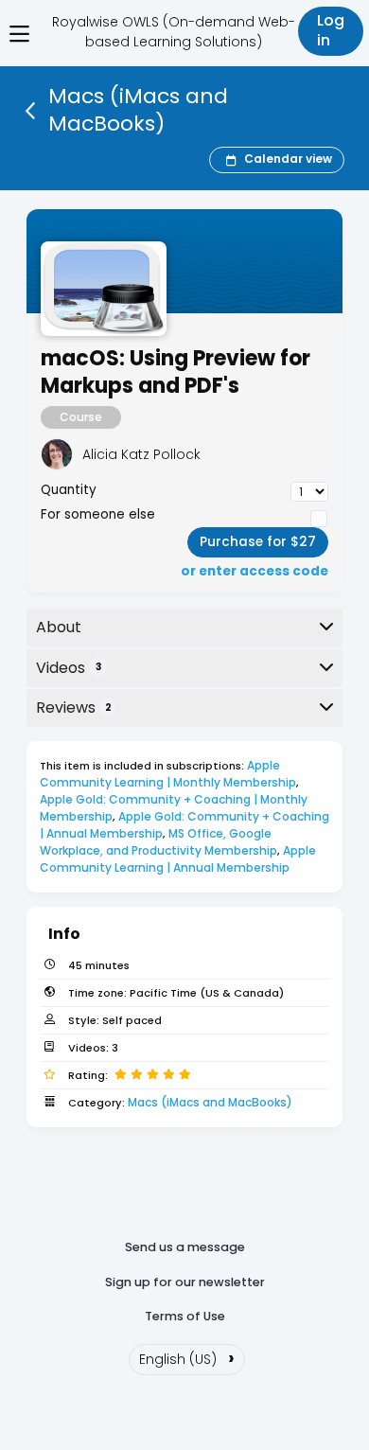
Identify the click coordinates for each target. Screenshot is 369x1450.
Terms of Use (185, 1316)
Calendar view (288, 159)
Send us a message (185, 1247)
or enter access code (254, 571)
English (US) (187, 1357)
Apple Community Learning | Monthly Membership (168, 773)
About (58, 627)
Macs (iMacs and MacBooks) (210, 1102)
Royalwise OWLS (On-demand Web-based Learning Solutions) (173, 31)
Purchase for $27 (258, 542)
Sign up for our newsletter (185, 1282)
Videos (68, 668)
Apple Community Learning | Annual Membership (179, 858)
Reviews (74, 707)
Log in (330, 30)
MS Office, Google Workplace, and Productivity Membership (158, 841)
